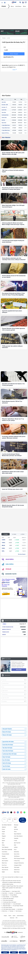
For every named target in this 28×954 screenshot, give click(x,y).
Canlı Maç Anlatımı (18, 836)
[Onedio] (4, 941)
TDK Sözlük (16, 867)
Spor (3, 842)
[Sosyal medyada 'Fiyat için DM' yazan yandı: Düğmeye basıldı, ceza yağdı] (14, 145)
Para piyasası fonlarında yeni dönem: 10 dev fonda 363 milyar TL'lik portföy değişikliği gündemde (13, 294)
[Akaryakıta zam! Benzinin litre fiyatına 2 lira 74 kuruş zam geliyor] (14, 376)
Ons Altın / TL (4, 107)
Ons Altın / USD (5, 104)
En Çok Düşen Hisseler (18, 905)
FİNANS (3, 6)
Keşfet (3, 872)
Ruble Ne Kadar (6, 769)
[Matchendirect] (14, 936)
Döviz (24, 6)
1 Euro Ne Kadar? (17, 904)
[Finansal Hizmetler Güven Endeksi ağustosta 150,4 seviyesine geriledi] (14, 321)
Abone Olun (19, 669)
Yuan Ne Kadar (6, 766)
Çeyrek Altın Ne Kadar (8, 741)
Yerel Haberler (5, 847)
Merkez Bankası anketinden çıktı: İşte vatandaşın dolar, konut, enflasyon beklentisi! (14, 258)
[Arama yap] (20, 2)
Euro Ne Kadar (6, 760)
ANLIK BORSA (10, 559)
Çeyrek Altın (4, 109)
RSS (16, 917)
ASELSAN (4, 634)
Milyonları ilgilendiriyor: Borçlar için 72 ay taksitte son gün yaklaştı (13, 419)
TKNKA (3, 542)
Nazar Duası (16, 872)
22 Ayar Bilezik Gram (6, 130)
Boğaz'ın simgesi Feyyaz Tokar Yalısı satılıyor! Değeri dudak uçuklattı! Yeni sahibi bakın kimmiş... (12, 887)
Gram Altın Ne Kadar (7, 744)
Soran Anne (16, 854)
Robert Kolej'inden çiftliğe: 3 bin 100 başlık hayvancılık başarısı (13, 206)
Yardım (9, 915)
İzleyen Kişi (22, 624)
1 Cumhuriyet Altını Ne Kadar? (9, 902)
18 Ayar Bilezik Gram (6, 127)
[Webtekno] (13, 941)
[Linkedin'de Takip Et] (18, 812)
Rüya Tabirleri (5, 867)
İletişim (5, 915)
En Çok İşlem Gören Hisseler (8, 909)
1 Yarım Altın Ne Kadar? (7, 900)
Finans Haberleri (6, 891)
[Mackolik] (6, 936)
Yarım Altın (4, 112)
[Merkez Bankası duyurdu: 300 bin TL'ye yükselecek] (14, 394)
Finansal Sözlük (5, 854)
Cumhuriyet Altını (5, 115)
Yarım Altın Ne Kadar (7, 751)
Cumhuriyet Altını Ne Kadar (9, 754)
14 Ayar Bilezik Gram (6, 125)
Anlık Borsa (18, 6)
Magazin (4, 836)
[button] (4, 2)
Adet (5, 47)
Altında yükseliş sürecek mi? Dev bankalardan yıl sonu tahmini (14, 276)
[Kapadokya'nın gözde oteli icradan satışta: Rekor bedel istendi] (14, 464)
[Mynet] (22, 936)
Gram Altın (4, 102)
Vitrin (15, 831)
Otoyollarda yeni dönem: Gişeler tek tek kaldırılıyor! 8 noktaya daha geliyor (12, 188)
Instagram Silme (17, 865)
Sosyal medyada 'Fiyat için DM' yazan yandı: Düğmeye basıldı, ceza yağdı (13, 153)
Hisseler (4, 856)
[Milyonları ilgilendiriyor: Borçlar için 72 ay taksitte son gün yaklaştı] (14, 411)
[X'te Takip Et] (11, 812)
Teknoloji (16, 825)
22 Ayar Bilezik (14, 896)
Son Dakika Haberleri (6, 825)
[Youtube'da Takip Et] (21, 812)
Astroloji (16, 829)
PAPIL (3, 551)
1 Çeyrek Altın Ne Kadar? (8, 898)
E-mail (15, 840)
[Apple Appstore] (10, 820)
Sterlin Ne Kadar (6, 763)
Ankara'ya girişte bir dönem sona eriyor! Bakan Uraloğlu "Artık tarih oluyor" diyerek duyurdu (13, 223)
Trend (3, 838)
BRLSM (3, 545)
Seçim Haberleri (17, 833)
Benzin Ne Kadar (6, 732)
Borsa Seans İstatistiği (7, 849)
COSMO (3, 539)
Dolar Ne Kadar (6, 757)
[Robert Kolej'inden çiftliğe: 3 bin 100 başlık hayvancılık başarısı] (14, 198)
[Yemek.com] (23, 941)
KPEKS (3, 548)
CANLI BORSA (10, 564)
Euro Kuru (4, 865)
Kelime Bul (16, 851)
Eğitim (3, 840)
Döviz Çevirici (7, 675)
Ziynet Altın (4, 122)
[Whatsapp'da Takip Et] (24, 812)
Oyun (15, 849)
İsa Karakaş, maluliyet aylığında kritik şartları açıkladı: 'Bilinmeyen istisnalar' (13, 437)
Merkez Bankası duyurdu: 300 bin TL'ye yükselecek (12, 402)
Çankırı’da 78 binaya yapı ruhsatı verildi (12, 489)
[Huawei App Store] (15, 820)
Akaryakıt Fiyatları (7, 728)
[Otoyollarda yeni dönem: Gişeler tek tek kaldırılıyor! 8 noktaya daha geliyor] (14, 180)
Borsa (12, 6)
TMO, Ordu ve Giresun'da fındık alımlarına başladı (13, 171)
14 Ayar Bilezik (13, 895)
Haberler (4, 827)
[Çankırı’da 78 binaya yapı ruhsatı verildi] (14, 482)
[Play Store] (4, 820)
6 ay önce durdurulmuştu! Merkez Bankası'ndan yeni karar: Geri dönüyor (12, 454)
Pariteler (12, 911)
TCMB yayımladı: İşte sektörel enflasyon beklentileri (12, 346)
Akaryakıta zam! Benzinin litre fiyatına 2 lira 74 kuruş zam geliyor (13, 384)
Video (3, 845)
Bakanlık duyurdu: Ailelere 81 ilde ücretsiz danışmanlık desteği (13, 506)
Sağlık (15, 827)
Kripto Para (4, 858)
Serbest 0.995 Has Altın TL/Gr (6, 132)
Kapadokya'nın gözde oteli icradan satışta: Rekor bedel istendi (13, 472)
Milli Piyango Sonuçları (19, 858)
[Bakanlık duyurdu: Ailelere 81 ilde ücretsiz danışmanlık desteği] (14, 498)
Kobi (15, 845)
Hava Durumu (5, 869)
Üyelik (14, 915)
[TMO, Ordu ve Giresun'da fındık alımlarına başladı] (14, 163)
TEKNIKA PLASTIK (5, 631)
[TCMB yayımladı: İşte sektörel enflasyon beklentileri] (14, 339)
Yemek (3, 831)
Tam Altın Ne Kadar (7, 747)
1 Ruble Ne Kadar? (6, 905)
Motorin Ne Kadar (7, 735)
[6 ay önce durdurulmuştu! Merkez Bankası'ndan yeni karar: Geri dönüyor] (14, 447)
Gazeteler (16, 838)
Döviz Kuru (4, 911)
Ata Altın (3, 120)
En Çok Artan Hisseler (7, 907)
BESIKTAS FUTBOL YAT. (6, 629)
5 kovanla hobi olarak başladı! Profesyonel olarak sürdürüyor (13, 241)
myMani (16, 847)
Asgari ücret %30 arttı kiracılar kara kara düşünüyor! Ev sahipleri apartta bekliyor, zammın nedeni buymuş (11, 882)
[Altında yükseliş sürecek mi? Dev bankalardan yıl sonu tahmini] (14, 268)
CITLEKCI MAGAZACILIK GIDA (7, 626)
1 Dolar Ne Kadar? (6, 904)
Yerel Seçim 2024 (16, 891)
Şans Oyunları (17, 842)
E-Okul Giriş (17, 860)
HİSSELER (8, 569)
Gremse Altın (4, 117)
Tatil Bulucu (16, 856)
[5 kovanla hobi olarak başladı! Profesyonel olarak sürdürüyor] (14, 233)
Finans (3, 829)
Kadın (3, 833)
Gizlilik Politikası (20, 915)
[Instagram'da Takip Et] (14, 812)
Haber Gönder (23, 820)
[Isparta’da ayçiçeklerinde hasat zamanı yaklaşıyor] (14, 303)
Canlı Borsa (4, 851)
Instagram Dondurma (19, 863)
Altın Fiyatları (5, 860)
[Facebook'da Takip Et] (8, 812)
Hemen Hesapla (14, 54)
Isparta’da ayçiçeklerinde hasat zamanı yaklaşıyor (12, 311)
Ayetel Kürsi (17, 869)
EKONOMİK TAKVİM (10, 574)
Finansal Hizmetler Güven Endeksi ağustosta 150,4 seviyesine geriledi (13, 329)
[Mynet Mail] (26, 2)
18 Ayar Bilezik (5, 896)
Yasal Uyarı (12, 917)
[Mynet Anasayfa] (14, 2)
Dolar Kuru (4, 863)
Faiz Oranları (19, 911)
